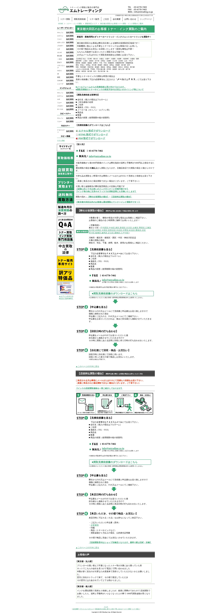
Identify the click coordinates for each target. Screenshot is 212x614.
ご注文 (106, 19)
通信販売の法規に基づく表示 (104, 609)
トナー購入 (135, 609)
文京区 (129, 228)
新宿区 (123, 228)
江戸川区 (125, 233)
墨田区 (142, 228)
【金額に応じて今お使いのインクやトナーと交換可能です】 (102, 189)
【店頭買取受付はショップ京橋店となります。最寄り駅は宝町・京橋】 (120, 542)
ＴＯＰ (106, 607)
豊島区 (138, 230)
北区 (144, 230)
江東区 (148, 228)
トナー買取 (65, 19)
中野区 (126, 230)
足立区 (111, 233)
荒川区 (92, 233)
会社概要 (117, 19)
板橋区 (98, 233)
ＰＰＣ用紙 (61, 140)
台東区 (135, 228)
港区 (117, 228)
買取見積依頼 (80, 19)
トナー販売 (94, 19)
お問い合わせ (130, 19)
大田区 (104, 230)
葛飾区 (117, 233)
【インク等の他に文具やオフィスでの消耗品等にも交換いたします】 (106, 191)
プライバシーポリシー (87, 609)
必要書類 (95, 525)
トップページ (146, 19)
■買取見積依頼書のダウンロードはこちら (115, 293)
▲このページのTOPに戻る (87, 366)
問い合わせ (119, 609)
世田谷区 (112, 230)
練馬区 (104, 233)
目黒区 (98, 230)
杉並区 (132, 230)
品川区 (92, 230)
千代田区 (104, 228)
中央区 (112, 228)
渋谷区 (119, 230)
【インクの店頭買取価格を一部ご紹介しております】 (99, 388)
